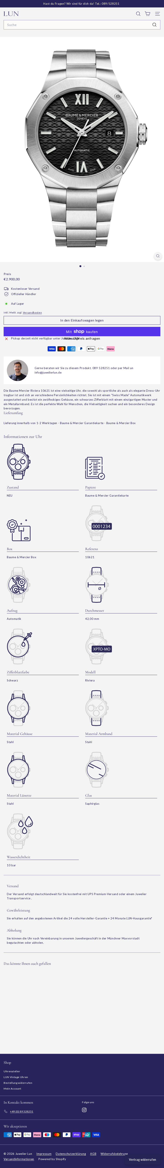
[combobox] (82, 24)
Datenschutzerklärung (71, 1153)
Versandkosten (32, 312)
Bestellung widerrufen (18, 1082)
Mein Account (12, 1088)
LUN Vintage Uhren (16, 1077)
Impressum (43, 1153)
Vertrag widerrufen (142, 1159)
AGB (93, 1153)
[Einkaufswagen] (147, 13)
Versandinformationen (19, 1159)
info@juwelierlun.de (48, 372)
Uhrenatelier (12, 1071)
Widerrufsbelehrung (114, 1153)
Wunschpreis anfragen (82, 338)
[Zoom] (158, 256)
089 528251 (101, 368)
